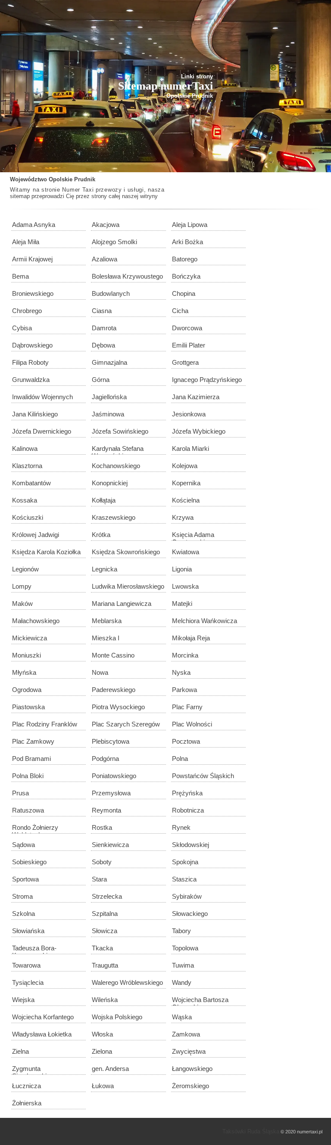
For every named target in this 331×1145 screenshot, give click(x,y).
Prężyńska (187, 793)
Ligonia (182, 569)
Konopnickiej (110, 483)
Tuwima (183, 965)
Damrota (104, 328)
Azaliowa (104, 259)
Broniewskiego (32, 293)
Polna (180, 758)
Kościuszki (27, 517)
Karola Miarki (190, 448)
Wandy (181, 982)
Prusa (20, 793)
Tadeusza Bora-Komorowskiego (35, 949)
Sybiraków (187, 896)
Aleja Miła (25, 241)
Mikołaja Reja (191, 638)
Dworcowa (187, 328)
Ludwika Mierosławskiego (128, 586)
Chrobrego (27, 310)
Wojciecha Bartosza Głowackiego (200, 1001)
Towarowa (26, 965)
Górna (100, 379)
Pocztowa (186, 741)
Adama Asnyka (33, 224)
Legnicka (104, 569)
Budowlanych (111, 293)
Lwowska (185, 586)
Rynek (181, 827)
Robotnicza (188, 810)
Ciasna (102, 310)
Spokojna (185, 862)
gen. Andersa (110, 1068)
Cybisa (22, 328)
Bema (20, 276)
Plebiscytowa (110, 741)
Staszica (184, 879)
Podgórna (105, 758)
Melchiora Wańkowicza (204, 620)
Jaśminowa (108, 414)
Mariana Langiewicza (121, 603)
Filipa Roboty (30, 362)
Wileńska (105, 999)
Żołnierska (26, 1103)
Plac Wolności (192, 724)
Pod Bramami (31, 758)
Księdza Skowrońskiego (126, 551)
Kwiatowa (185, 551)
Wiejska (23, 999)
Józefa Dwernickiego (41, 431)
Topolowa (185, 948)
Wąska (182, 1017)
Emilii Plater (188, 345)
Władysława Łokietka (42, 1034)
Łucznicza (26, 1085)
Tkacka (102, 948)
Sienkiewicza (110, 844)
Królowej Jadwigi (35, 534)
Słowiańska (28, 930)
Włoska (102, 1034)
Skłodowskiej (190, 844)
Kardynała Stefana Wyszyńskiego (118, 450)
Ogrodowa (26, 689)
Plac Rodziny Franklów (44, 724)
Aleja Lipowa (189, 224)
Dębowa (103, 345)
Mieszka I (105, 638)
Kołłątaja (104, 500)
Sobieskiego (29, 862)
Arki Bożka (187, 241)
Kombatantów (31, 483)
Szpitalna (105, 913)
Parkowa (184, 689)
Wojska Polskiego (117, 1017)
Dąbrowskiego (32, 345)
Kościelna (186, 500)
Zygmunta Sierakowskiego (34, 1070)
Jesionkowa (189, 414)
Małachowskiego (35, 620)
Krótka (101, 534)
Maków (22, 603)
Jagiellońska (109, 396)
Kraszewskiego (113, 517)
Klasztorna (27, 465)
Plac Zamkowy (33, 741)
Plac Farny (187, 707)
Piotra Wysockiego (118, 707)
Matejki (182, 603)
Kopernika (186, 483)
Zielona (102, 1051)
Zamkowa (186, 1034)
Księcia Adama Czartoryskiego (193, 536)
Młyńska (24, 672)
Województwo (28, 179)
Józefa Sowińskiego (120, 431)
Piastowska (28, 707)
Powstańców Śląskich (203, 775)
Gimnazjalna (109, 362)
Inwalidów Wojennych (42, 396)
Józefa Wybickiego (198, 431)
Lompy (21, 586)
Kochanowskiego (116, 465)
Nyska (181, 672)
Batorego (184, 259)
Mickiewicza (29, 638)
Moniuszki (26, 655)
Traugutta (105, 965)
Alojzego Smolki (114, 241)
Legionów (25, 569)
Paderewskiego (113, 689)
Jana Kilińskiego (35, 414)
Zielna (20, 1051)
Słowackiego (190, 913)
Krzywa (183, 517)
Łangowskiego (192, 1068)
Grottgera (185, 362)
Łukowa (103, 1085)
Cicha (180, 310)
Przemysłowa (111, 793)
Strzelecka (107, 896)
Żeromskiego (190, 1085)
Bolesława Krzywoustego (127, 276)
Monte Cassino (113, 655)
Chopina (183, 293)
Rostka (102, 827)
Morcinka (185, 655)
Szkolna (23, 913)
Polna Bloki (28, 775)
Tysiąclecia (28, 982)
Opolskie (60, 179)
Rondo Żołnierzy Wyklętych (35, 829)
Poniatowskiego (114, 775)
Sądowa (23, 844)
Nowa (100, 672)
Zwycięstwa (189, 1051)
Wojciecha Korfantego (43, 1017)
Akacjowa (105, 224)
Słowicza (104, 930)
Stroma (22, 896)
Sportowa (25, 879)
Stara (99, 879)
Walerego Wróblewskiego (127, 982)
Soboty (102, 862)
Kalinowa (24, 448)
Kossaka (24, 500)
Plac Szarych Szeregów (126, 724)
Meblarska (107, 620)
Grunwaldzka (31, 379)
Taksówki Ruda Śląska (250, 1131)
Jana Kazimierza (195, 396)
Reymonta (106, 810)
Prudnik (84, 179)
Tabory (181, 930)
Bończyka (186, 276)
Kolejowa (184, 465)
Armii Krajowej (32, 259)
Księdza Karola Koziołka (46, 551)
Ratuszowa (28, 810)
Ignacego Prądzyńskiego (207, 379)
